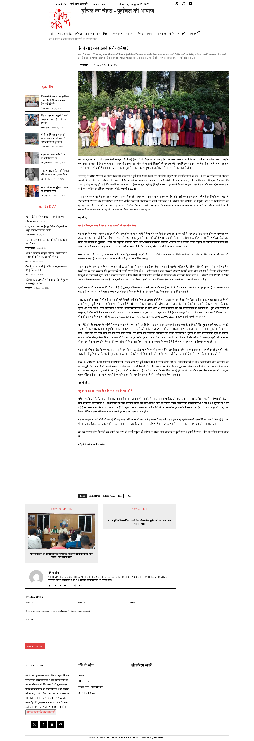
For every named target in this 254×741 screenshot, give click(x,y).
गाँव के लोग (84, 65)
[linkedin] (60, 585)
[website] (75, 585)
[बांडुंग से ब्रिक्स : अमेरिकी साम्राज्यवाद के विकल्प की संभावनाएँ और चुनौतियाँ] (32, 139)
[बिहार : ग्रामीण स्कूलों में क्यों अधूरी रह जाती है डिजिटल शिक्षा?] (32, 120)
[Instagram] (52, 724)
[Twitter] (212, 64)
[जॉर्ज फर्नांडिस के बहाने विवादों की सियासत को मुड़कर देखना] (32, 174)
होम (50, 39)
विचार (57, 39)
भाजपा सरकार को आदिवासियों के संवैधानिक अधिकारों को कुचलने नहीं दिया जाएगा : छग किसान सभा (61, 555)
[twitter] (70, 585)
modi (128, 496)
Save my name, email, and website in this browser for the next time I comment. (59, 611)
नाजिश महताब (30, 221)
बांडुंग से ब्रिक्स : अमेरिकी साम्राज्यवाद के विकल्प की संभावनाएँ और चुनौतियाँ (53, 138)
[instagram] (55, 585)
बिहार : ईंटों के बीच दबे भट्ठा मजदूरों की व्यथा (45, 216)
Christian (94, 496)
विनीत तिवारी (45, 108)
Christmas (109, 496)
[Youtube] (60, 724)
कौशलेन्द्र (28, 288)
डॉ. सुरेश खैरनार (46, 163)
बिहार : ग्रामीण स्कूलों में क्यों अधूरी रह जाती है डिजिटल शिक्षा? (54, 119)
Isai (120, 496)
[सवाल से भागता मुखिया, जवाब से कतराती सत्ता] (32, 191)
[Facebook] (205, 64)
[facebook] (49, 585)
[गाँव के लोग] (38, 579)
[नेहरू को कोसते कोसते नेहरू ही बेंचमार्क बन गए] (32, 158)
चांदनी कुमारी (45, 128)
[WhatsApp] (219, 64)
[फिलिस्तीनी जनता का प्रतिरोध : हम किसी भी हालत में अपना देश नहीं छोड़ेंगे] (32, 101)
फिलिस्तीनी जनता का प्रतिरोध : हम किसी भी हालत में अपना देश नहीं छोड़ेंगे (55, 100)
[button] (200, 32)
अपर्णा (27, 261)
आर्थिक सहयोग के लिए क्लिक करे (41, 712)
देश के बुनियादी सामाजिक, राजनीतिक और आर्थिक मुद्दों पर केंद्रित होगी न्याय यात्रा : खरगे (139, 522)
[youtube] (80, 585)
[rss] (65, 585)
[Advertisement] (47, 65)
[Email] (226, 64)
